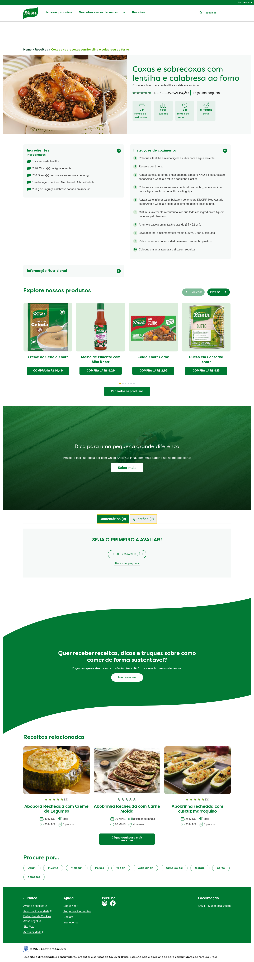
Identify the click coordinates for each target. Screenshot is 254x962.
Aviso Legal (30, 921)
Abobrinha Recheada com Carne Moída (127, 809)
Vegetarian (145, 868)
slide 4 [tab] (128, 383)
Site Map (28, 926)
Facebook (113, 903)
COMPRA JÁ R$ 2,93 (153, 370)
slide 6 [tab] (134, 383)
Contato (68, 916)
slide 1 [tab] (120, 383)
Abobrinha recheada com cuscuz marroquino (197, 809)
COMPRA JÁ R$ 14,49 (48, 370)
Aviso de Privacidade (36, 911)
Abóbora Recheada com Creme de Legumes (56, 809)
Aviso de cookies (33, 905)
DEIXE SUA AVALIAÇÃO (127, 554)
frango (200, 868)
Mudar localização (219, 905)
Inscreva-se (245, 3)
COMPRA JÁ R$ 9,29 (101, 370)
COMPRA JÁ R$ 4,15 (206, 370)
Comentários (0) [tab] (113, 519)
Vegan (120, 868)
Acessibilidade (32, 932)
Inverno (53, 868)
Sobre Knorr (70, 905)
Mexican (77, 868)
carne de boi (174, 868)
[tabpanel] (127, 555)
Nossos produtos (59, 12)
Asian (32, 868)
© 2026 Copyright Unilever (48, 949)
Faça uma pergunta (127, 563)
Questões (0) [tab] (143, 519)
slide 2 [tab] (123, 383)
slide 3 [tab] (125, 383)
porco (221, 868)
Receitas (138, 12)
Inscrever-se (70, 922)
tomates (34, 877)
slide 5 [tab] (131, 383)
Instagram (104, 903)
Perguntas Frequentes (77, 911)
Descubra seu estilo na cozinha (102, 12)
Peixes (99, 868)
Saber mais (127, 468)
